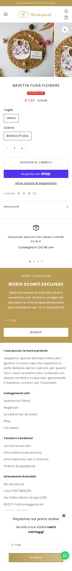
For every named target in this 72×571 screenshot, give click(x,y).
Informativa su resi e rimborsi (26, 459)
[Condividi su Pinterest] (29, 193)
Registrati (11, 407)
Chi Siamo (11, 428)
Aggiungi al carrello (36, 162)
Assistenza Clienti (17, 401)
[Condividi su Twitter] (24, 193)
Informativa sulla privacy (23, 452)
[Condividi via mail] (34, 193)
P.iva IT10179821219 (17, 491)
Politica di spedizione (19, 466)
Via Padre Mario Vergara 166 (25, 497)
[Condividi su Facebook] (18, 193)
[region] (36, 240)
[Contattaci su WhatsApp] (65, 555)
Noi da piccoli (14, 484)
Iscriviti (36, 557)
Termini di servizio (17, 446)
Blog (7, 421)
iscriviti (36, 332)
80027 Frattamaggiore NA (24, 504)
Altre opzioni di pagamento (36, 183)
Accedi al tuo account (20, 414)
